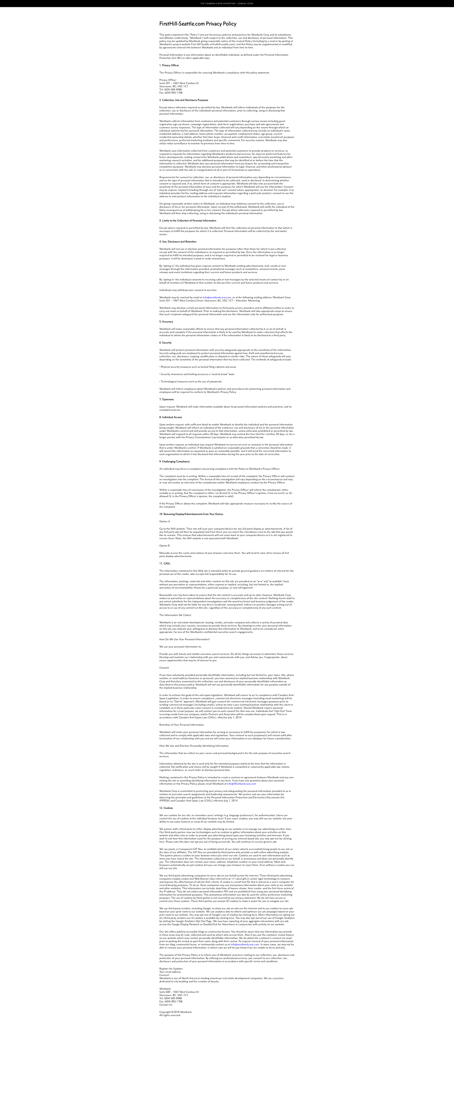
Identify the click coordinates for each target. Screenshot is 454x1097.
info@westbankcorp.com (217, 297)
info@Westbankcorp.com (241, 783)
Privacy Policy (164, 1088)
